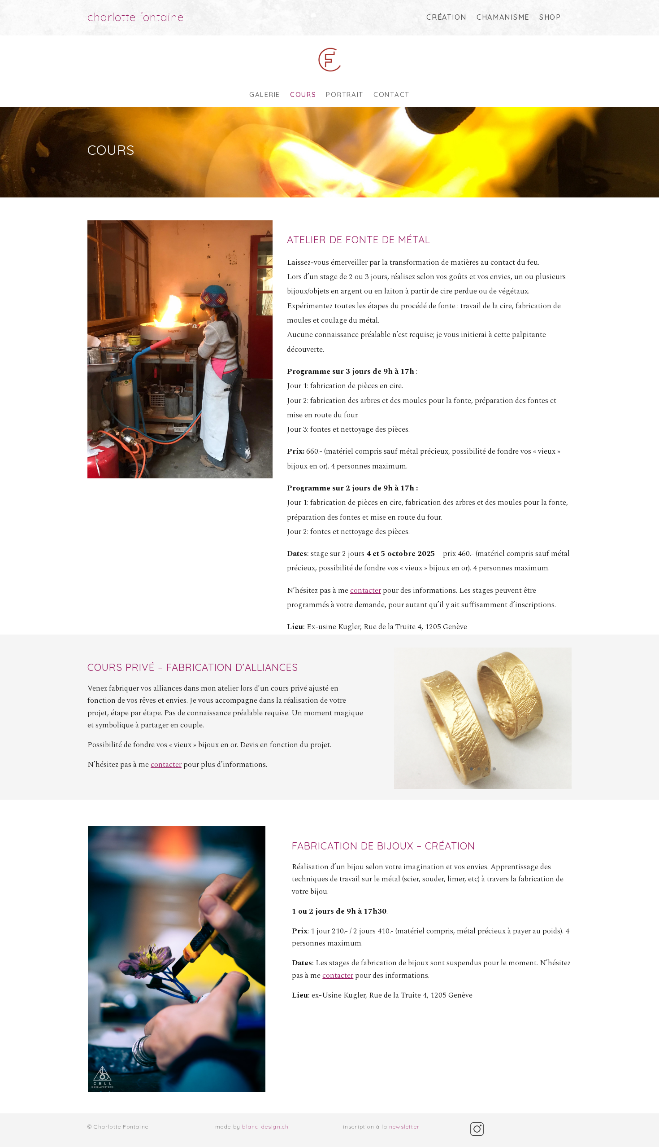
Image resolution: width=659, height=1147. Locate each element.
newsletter (404, 1126)
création (446, 17)
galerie (264, 95)
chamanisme (503, 17)
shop (550, 17)
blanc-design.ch (265, 1126)
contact (391, 95)
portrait (345, 95)
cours (303, 95)
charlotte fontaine (135, 17)
